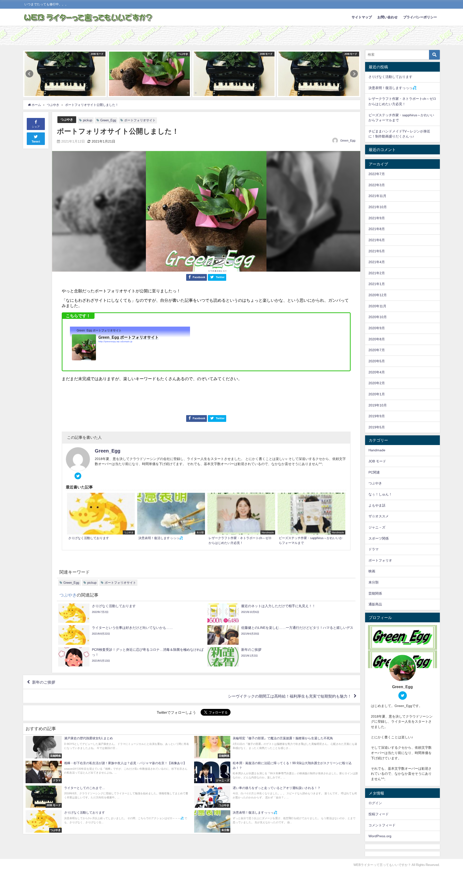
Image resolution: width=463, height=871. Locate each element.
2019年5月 (376, 427)
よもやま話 (376, 505)
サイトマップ (362, 17)
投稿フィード (378, 814)
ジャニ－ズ (376, 527)
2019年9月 (376, 416)
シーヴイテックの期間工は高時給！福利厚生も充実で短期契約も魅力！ (289, 696)
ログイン (375, 803)
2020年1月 (376, 394)
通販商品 (375, 604)
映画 (371, 571)
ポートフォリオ (380, 560)
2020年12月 (377, 295)
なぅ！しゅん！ (380, 494)
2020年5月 (376, 361)
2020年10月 (377, 317)
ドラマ (373, 549)
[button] (29, 74)
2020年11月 (377, 306)
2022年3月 (376, 185)
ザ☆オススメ (378, 516)
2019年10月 (377, 405)
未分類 (373, 582)
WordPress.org (379, 836)
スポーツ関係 (378, 538)
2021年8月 (376, 229)
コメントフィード (381, 825)
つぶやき (67, 119)
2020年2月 (376, 383)
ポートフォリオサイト (140, 120)
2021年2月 (376, 273)
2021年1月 (376, 284)
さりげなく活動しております (390, 76)
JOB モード (377, 461)
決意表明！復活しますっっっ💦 (392, 87)
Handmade (376, 450)
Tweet (36, 141)
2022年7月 (376, 174)
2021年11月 (377, 196)
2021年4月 (376, 262)
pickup (87, 120)
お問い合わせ (387, 17)
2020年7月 (376, 350)
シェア (36, 126)
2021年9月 (376, 218)
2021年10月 (377, 207)
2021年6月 (376, 240)
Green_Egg (108, 120)
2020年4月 (376, 372)
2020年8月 (376, 339)
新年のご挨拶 (43, 682)
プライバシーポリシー (420, 17)
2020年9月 (376, 328)
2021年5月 (376, 251)
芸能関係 (375, 593)
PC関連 (374, 472)
